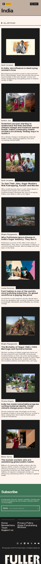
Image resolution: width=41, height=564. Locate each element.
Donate (8, 4)
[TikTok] (21, 543)
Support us (7, 530)
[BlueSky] (35, 543)
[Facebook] (28, 543)
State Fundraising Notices (27, 526)
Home (4, 523)
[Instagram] (18, 543)
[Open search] (31, 4)
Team (4, 528)
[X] (32, 543)
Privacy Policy (25, 523)
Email (5, 508)
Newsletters (8, 525)
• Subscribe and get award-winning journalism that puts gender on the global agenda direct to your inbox (20, 501)
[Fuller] (4, 4)
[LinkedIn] (25, 543)
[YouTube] (39, 543)
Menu (35, 4)
